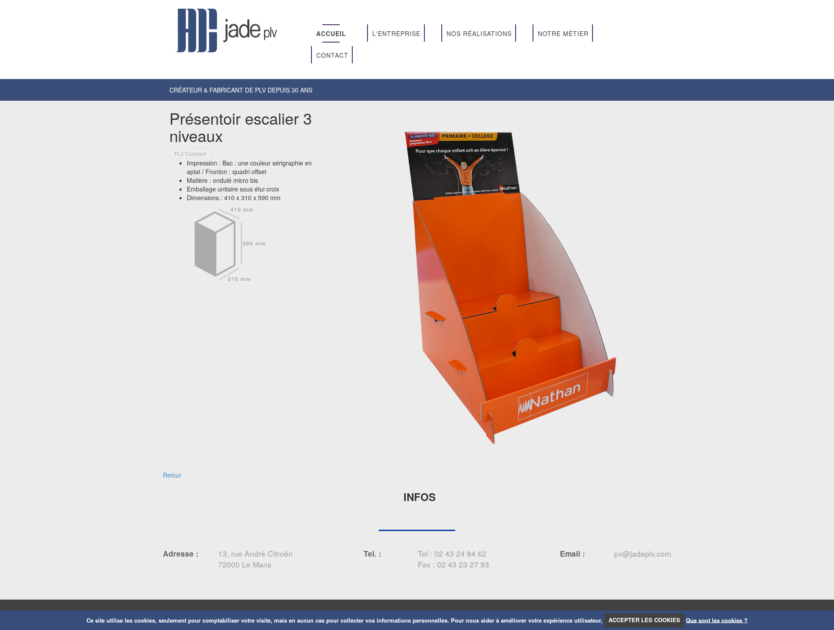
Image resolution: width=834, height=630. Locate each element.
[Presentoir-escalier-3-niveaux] (502, 284)
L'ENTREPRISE (396, 33)
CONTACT (332, 55)
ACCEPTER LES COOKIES (644, 620)
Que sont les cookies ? (717, 620)
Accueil (331, 33)
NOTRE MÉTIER (563, 33)
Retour (172, 475)
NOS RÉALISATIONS (479, 33)
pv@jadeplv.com (642, 553)
